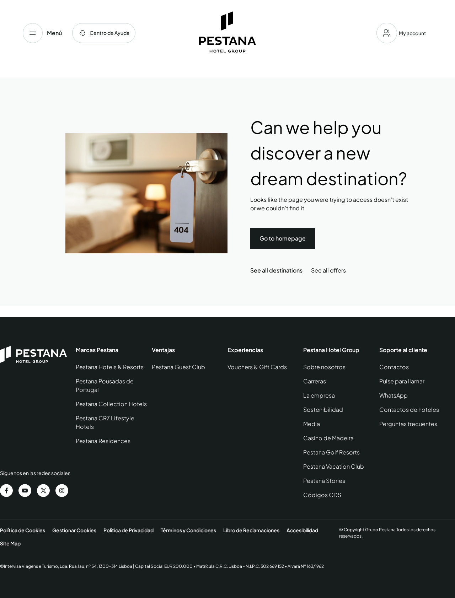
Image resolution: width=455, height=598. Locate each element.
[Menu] (33, 33)
